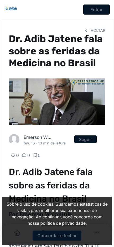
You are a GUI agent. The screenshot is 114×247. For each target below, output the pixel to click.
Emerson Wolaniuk (39, 137)
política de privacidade (63, 223)
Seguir (85, 139)
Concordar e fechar (57, 235)
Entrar (96, 9)
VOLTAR (97, 30)
